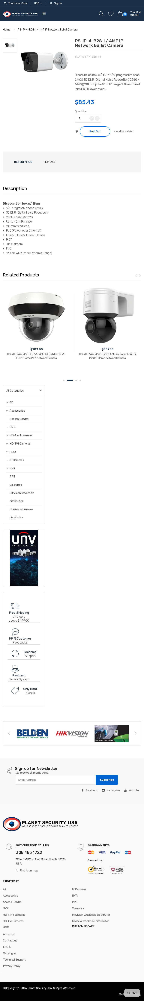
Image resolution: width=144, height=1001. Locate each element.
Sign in (58, 3)
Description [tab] (23, 162)
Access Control (19, 419)
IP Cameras (79, 889)
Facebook (91, 790)
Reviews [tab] (49, 162)
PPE (12, 476)
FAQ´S (7, 947)
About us (8, 934)
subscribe (107, 779)
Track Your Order (18, 3)
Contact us (10, 940)
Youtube (133, 790)
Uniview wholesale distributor (21, 513)
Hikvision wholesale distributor (22, 497)
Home (6, 29)
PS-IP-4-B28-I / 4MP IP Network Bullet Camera (99, 43)
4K (4, 889)
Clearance (16, 484)
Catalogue (9, 953)
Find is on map (29, 870)
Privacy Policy (11, 966)
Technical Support (14, 959)
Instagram (113, 790)
